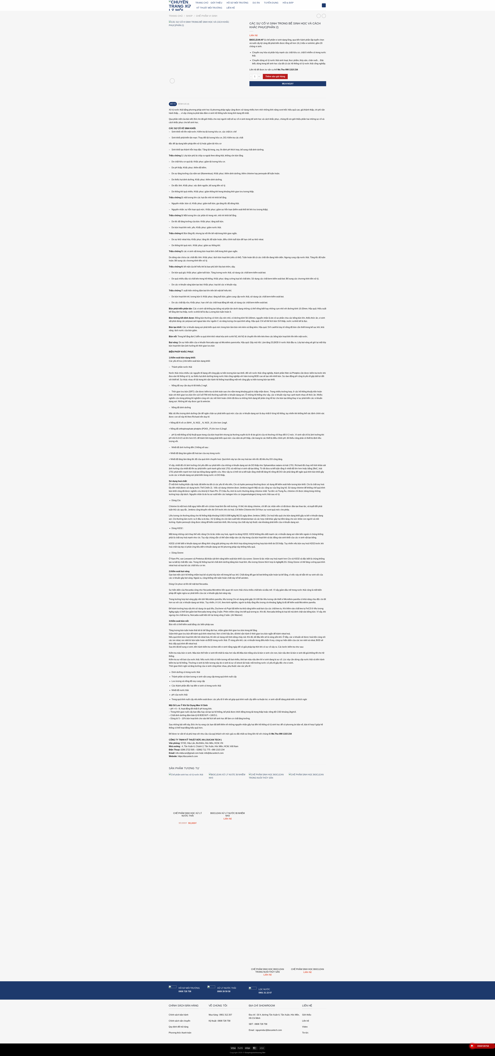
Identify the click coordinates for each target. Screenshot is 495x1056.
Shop (189, 15)
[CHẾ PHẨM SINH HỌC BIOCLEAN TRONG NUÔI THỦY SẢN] (267, 870)
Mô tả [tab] (173, 104)
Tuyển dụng (271, 3)
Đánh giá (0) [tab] (183, 104)
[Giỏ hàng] (324, 5)
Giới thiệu (216, 3)
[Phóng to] (172, 80)
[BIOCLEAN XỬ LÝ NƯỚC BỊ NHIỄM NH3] (227, 791)
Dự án (256, 3)
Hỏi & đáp (288, 3)
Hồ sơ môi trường (237, 3)
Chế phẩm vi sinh (206, 15)
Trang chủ (176, 15)
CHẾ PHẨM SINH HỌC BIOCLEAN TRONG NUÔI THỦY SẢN (267, 970)
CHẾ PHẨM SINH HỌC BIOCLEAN (307, 969)
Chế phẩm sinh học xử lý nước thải (187, 814)
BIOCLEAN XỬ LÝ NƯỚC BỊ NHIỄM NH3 (227, 814)
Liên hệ (230, 8)
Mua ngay (288, 84)
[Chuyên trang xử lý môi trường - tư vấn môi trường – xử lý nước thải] (180, 5)
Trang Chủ (201, 3)
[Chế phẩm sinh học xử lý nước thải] (187, 791)
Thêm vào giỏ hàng (275, 76)
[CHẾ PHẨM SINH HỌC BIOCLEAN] (307, 870)
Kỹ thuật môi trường (209, 8)
